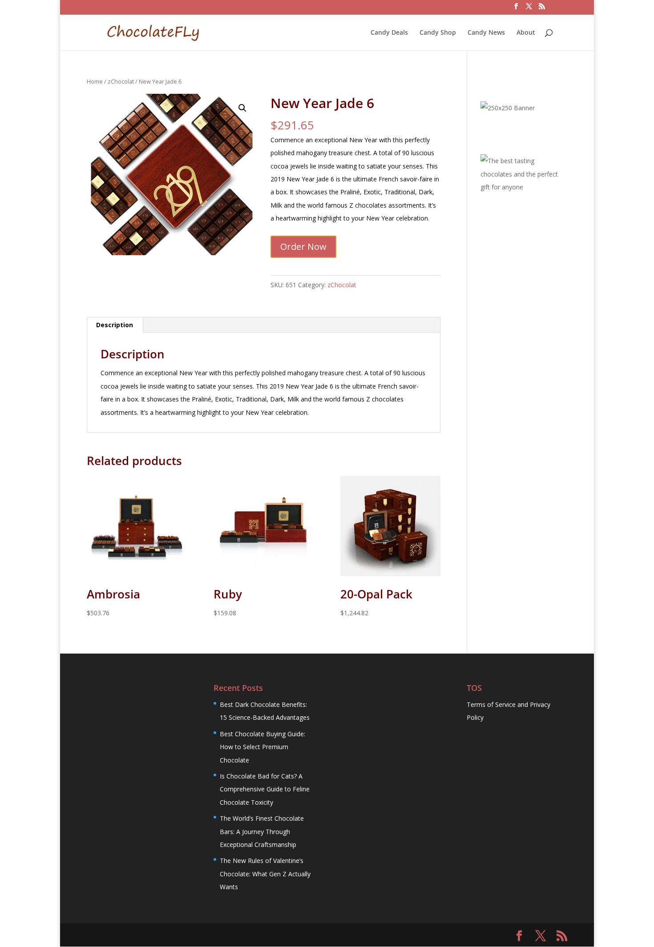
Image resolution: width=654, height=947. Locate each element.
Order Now (303, 247)
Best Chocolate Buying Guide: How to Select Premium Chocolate (262, 747)
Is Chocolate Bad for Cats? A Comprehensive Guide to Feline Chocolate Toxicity (265, 789)
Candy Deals (389, 32)
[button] (242, 108)
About (526, 32)
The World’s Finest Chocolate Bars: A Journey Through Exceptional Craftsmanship (262, 831)
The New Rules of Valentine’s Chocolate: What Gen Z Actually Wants (265, 873)
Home (95, 81)
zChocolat (121, 81)
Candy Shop (438, 32)
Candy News (486, 32)
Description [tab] (114, 325)
